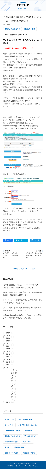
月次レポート (27, 442)
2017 (8, 357)
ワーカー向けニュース (12, 430)
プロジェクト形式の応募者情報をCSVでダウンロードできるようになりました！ (22, 309)
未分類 (7, 447)
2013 (8, 367)
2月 (12, 397)
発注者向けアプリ (29, 453)
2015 (8, 362)
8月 (12, 381)
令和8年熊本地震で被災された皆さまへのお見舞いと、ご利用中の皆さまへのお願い (22, 316)
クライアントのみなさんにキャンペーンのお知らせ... (11, 255)
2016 (8, 359)
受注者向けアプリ (30, 436)
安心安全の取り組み (12, 442)
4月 (12, 392)
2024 (8, 338)
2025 (8, 335)
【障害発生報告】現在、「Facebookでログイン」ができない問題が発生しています (21, 286)
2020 (8, 349)
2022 (8, 343)
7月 (12, 384)
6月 (12, 386)
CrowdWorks (21, 463)
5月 (12, 389)
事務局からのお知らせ (12, 29)
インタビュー (9, 419)
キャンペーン (9, 425)
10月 (12, 376)
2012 (8, 402)
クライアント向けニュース (27, 425)
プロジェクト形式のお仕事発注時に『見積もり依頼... (34, 255)
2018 (8, 354)
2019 (8, 351)
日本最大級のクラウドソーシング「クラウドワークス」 (23, 466)
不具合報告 (28, 430)
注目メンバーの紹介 (12, 453)
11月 (12, 373)
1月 (12, 400)
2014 (8, 365)
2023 (8, 341)
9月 (12, 378)
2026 (8, 333)
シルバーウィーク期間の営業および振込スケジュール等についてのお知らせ (22, 301)
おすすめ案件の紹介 (25, 419)
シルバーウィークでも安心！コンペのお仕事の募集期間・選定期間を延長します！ (22, 293)
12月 (12, 370)
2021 (8, 346)
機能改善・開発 (29, 29)
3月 (12, 394)
